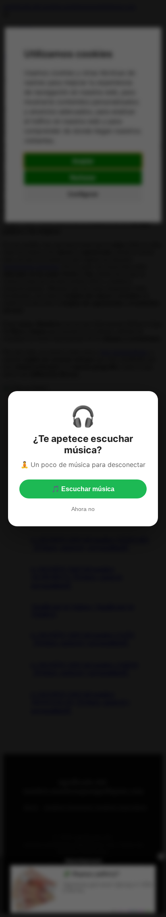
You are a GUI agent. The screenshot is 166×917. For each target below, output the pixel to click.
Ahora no (83, 509)
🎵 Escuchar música (83, 489)
